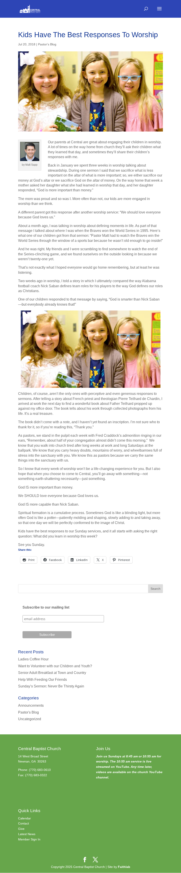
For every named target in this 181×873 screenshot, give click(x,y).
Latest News (26, 834)
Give (21, 828)
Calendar (24, 818)
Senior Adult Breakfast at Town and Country (52, 673)
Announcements (31, 705)
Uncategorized (29, 719)
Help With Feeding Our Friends (42, 679)
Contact (23, 823)
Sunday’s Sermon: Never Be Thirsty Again (51, 686)
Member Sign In (29, 839)
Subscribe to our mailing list (46, 607)
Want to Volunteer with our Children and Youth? (55, 666)
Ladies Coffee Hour (33, 659)
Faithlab (124, 867)
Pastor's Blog (47, 44)
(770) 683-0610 (40, 770)
